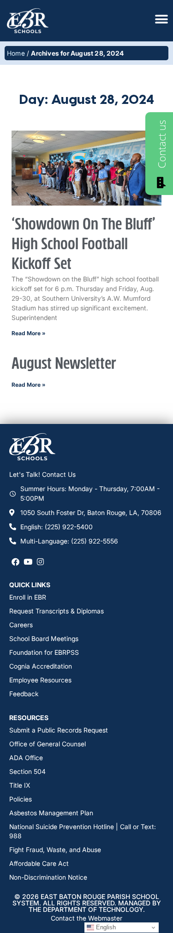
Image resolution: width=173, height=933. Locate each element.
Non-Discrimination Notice (48, 877)
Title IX (19, 785)
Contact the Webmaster (86, 918)
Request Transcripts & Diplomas (56, 611)
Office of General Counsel (47, 744)
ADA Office (26, 757)
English (105, 927)
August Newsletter (64, 364)
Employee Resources (40, 680)
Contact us (161, 144)
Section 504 (27, 771)
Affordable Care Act (39, 863)
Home (16, 53)
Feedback (24, 694)
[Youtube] (28, 561)
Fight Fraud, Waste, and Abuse (55, 849)
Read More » (29, 333)
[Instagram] (40, 561)
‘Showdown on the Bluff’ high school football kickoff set (83, 244)
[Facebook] (15, 561)
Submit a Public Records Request (58, 730)
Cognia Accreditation (40, 666)
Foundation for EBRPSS (44, 652)
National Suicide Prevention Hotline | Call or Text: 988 (82, 831)
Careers (21, 625)
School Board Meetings (43, 638)
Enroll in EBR (27, 597)
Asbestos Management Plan (51, 813)
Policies (20, 799)
